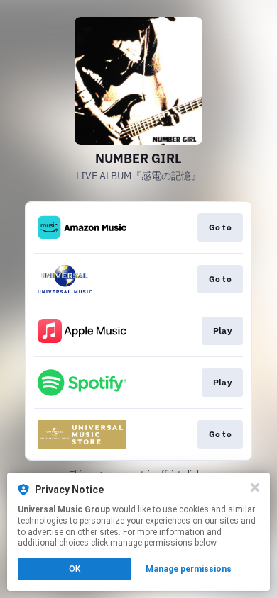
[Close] (255, 487)
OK (74, 569)
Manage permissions (189, 569)
